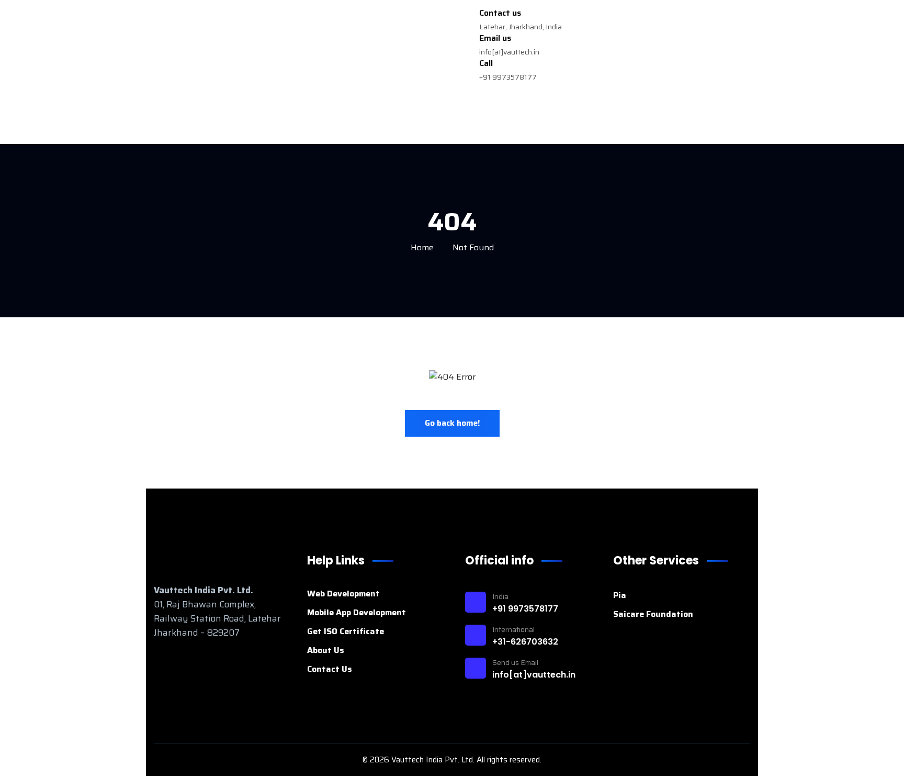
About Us (325, 650)
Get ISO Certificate (345, 631)
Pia (619, 595)
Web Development (343, 593)
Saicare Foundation (653, 613)
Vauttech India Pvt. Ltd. (434, 759)
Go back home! (452, 423)
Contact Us (329, 668)
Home (422, 247)
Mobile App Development (356, 612)
